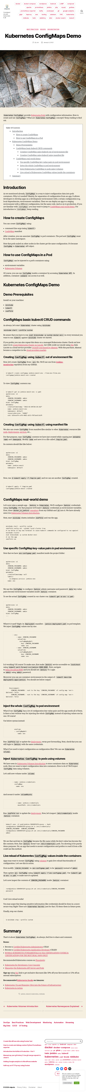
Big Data (6, 1026)
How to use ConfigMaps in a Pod (29, 138)
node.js (53, 1059)
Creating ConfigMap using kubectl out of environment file (44, 152)
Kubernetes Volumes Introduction (25, 513)
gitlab (58, 1050)
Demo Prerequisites (24, 145)
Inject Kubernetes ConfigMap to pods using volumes (41, 169)
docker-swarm (61, 18)
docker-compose (30, 4)
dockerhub (47, 1050)
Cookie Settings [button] (67, 1083)
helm (34, 18)
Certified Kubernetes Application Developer (31, 950)
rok (38, 42)
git (58, 11)
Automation (58, 1022)
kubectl (71, 18)
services (23, 432)
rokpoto (12, 1087)
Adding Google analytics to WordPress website (20, 1061)
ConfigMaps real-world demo (28, 159)
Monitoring (47, 1022)
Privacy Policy (21, 1087)
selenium (53, 14)
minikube (26, 18)
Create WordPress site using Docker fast (17, 1041)
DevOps (43, 29)
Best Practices (32, 29)
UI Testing (23, 1026)
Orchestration (53, 29)
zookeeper (50, 11)
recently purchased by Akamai (45, 348)
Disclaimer (31, 1087)
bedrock (53, 4)
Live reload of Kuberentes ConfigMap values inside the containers (47, 172)
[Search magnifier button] (80, 1041)
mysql (63, 7)
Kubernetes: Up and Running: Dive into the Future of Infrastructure (33, 985)
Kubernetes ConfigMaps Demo (24, 141)
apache (28, 7)
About (40, 1087)
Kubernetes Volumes (13, 268)
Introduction (17, 131)
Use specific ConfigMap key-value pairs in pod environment (45, 162)
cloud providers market (36, 350)
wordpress (43, 4)
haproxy (29, 14)
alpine (46, 1044)
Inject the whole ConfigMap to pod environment (40, 166)
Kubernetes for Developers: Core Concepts (22, 965)
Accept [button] (76, 1083)
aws (36, 14)
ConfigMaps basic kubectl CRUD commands (34, 148)
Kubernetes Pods (38, 115)
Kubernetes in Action (14, 988)
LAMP (62, 4)
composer (70, 4)
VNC (61, 14)
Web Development (33, 1022)
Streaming (69, 1022)
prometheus (39, 7)
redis (56, 1062)
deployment (36, 742)
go (61, 1050)
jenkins (49, 7)
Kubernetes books (25, 980)
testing (44, 14)
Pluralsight (40, 960)
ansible (49, 1044)
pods (5, 432)
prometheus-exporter (28, 11)
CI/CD (14, 1026)
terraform (65, 1062)
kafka (41, 11)
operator (57, 1059)
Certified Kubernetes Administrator (28, 947)
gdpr (21, 14)
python (46, 1062)
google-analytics (68, 11)
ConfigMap (9, 231)
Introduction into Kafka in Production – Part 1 (19, 1051)
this (72, 345)
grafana (71, 7)
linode (66, 1057)
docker (18, 4)
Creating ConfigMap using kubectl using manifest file (42, 155)
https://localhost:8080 (14, 670)
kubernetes (70, 14)
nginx (49, 1059)
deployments (13, 432)
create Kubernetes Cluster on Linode (28, 345)
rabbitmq (42, 18)
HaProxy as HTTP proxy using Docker (16, 1065)
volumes (43, 861)
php (56, 7)
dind (50, 18)
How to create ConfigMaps (27, 135)
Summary (16, 176)
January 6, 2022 (48, 42)
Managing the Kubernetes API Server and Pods (24, 968)
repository (34, 510)
